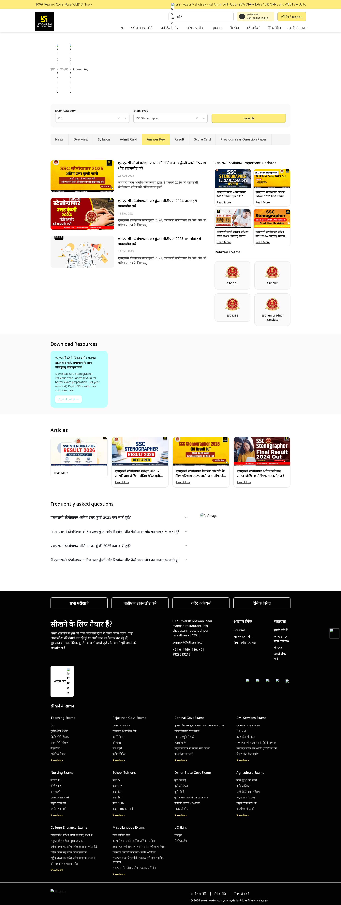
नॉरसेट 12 (56, 786)
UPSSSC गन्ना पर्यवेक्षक (248, 792)
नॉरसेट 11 (56, 780)
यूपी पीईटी (179, 792)
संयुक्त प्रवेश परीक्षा (245, 797)
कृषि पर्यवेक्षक (243, 786)
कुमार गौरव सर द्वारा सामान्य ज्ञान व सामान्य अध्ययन (199, 725)
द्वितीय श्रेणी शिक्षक (60, 737)
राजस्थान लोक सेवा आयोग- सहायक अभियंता (134, 868)
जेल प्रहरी (117, 748)
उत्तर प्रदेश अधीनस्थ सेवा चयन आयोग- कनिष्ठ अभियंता (138, 846)
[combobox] (57, 118)
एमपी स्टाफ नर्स (58, 809)
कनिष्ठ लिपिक (119, 754)
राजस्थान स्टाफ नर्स (60, 797)
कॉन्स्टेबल (117, 742)
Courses (239, 630)
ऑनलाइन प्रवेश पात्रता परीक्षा (65, 864)
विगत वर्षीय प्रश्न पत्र (244, 643)
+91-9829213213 (257, 18)
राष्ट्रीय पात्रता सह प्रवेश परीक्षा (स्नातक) (69, 852)
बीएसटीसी (55, 748)
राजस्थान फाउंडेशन (121, 725)
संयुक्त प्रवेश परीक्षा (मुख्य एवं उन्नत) (67, 841)
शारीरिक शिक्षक (58, 754)
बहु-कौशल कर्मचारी (183, 754)
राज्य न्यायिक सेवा (121, 835)
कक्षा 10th (118, 803)
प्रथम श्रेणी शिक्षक (59, 742)
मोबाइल (178, 835)
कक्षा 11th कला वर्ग (122, 809)
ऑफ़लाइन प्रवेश (242, 636)
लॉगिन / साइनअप (292, 16)
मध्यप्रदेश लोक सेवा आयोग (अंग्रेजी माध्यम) (256, 748)
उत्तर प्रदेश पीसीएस (245, 737)
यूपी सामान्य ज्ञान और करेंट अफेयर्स (191, 797)
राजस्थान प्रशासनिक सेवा (124, 731)
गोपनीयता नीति (198, 894)
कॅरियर (278, 647)
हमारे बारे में (281, 630)
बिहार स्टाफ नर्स (58, 803)
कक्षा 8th (117, 792)
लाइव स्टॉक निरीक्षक (246, 803)
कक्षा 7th (117, 786)
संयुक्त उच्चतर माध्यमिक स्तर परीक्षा (192, 748)
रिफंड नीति (220, 894)
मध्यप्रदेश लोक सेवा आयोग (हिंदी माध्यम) (256, 742)
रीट (52, 725)
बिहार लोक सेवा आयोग (247, 754)
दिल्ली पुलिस (180, 742)
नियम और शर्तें (241, 894)
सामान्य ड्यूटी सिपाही (184, 737)
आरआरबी (55, 792)
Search (249, 118)
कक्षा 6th (117, 780)
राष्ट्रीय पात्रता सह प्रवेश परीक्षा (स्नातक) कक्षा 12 (74, 846)
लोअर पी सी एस (182, 809)
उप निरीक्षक (118, 737)
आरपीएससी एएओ (245, 809)
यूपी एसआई (180, 780)
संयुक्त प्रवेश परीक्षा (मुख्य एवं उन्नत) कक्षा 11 (72, 835)
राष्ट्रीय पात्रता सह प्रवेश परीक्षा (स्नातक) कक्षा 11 (74, 858)
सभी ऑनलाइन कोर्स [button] (141, 28)
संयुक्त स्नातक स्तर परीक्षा (186, 731)
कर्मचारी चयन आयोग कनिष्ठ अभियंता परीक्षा (133, 841)
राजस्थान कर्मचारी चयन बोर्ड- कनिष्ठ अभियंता (134, 852)
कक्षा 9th (117, 797)
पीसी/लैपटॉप (180, 841)
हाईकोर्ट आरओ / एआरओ (187, 803)
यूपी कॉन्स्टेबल (181, 786)
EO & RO (241, 731)
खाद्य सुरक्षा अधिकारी (246, 780)
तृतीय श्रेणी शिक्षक (59, 731)
